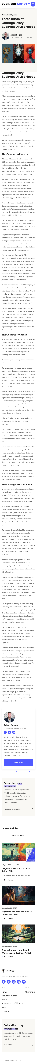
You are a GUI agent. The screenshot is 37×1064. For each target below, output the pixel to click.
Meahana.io (30, 992)
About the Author (9, 996)
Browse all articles (18, 835)
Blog (4, 1007)
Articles (18, 865)
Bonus (4, 1000)
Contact (5, 1011)
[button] (33, 4)
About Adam (18, 762)
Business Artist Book (12, 1003)
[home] (16, 4)
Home (4, 992)
